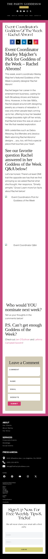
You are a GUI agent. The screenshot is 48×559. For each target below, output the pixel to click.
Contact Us (37, 15)
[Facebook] (18, 11)
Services (21, 15)
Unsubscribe (6, 502)
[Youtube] (24, 11)
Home (8, 15)
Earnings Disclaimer (7, 499)
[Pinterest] (21, 11)
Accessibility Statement (5, 492)
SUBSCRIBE (24, 549)
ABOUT (6, 422)
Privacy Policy (4, 487)
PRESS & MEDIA (10, 452)
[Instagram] (27, 11)
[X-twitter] (31, 11)
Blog (26, 15)
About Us (14, 15)
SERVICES (7, 437)
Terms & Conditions (5, 490)
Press (31, 15)
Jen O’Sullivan (23, 339)
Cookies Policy (4, 496)
